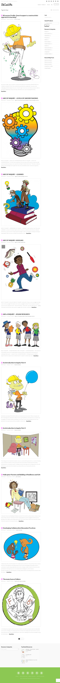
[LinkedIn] (51, 1)
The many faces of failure (11, 579)
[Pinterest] (58, 1)
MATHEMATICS (47, 35)
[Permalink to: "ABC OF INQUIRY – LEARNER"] (21, 202)
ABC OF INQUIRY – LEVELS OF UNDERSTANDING (20, 98)
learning (19, 364)
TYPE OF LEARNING (48, 49)
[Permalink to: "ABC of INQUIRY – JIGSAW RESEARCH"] (21, 333)
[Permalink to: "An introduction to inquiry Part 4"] (21, 390)
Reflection (23, 242)
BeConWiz (6, 4)
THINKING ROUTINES (48, 47)
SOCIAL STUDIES (47, 41)
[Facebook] (47, 1)
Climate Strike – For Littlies (49, 66)
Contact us (15, 1)
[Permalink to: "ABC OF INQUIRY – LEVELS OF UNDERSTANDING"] (21, 130)
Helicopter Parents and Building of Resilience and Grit (21, 475)
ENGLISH (46, 31)
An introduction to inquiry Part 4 (14, 363)
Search (47, 25)
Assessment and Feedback (23, 100)
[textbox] (10, 649)
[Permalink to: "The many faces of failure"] (21, 605)
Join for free (11, 1)
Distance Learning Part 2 (48, 62)
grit (16, 476)
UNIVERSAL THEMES (48, 53)
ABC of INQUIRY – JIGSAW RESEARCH (16, 314)
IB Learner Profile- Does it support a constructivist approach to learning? (19, 16)
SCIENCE (46, 39)
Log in (2, 1)
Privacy (17, 676)
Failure (15, 581)
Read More (3, 91)
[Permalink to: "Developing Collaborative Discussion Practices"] (21, 547)
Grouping (20, 316)
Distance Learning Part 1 (48, 64)
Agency (16, 100)
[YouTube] (53, 1)
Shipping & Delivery (40, 676)
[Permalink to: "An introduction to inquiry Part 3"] (21, 445)
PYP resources (47, 37)
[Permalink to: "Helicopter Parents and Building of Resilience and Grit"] (21, 496)
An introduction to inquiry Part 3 (14, 428)
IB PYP (15, 19)
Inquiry (18, 19)
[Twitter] (49, 1)
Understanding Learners (34, 100)
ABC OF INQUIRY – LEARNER (13, 174)
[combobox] (10, 649)
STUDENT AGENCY (48, 43)
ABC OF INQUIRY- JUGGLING (13, 240)
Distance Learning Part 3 (48, 60)
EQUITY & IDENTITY (48, 33)
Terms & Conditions (23, 676)
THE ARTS (46, 45)
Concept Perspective (48, 68)
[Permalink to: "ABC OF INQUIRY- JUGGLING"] (21, 272)
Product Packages (32, 676)
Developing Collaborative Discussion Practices (19, 528)
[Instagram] (56, 1)
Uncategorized (47, 51)
